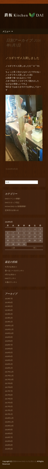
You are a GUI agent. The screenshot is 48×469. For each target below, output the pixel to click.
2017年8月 (9, 387)
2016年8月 (9, 433)
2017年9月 (9, 383)
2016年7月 (9, 437)
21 (13, 240)
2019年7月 (9, 298)
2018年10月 (9, 333)
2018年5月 (9, 352)
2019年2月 (9, 318)
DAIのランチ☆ (10, 278)
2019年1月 (9, 322)
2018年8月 (9, 341)
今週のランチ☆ (11, 282)
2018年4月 (9, 356)
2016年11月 (9, 422)
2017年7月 (9, 391)
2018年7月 (9, 345)
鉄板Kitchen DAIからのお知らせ (24, 461)
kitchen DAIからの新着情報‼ (15, 206)
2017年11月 (9, 376)
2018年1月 (9, 368)
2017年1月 (9, 414)
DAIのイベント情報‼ (12, 199)
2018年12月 (9, 325)
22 (18, 240)
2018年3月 (9, 360)
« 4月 (13, 248)
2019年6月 (9, 302)
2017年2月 (9, 410)
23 (24, 240)
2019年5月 (9, 306)
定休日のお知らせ (12, 210)
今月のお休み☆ (11, 267)
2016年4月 (9, 445)
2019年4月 (9, 310)
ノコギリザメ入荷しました (22, 58)
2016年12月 (9, 418)
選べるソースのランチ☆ (14, 270)
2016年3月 (9, 449)
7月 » (35, 248)
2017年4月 (9, 403)
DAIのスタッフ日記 (12, 202)
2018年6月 (9, 349)
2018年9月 (9, 337)
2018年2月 (9, 364)
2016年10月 (9, 426)
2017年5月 (9, 399)
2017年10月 (9, 379)
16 (24, 237)
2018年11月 (9, 329)
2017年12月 (9, 372)
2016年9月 (9, 429)
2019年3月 (9, 314)
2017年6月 (9, 395)
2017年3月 (9, 406)
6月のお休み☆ (10, 274)
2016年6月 (9, 441)
